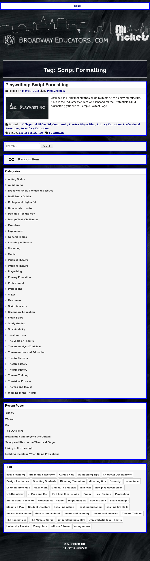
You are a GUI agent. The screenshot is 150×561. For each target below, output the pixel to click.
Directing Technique (72, 481)
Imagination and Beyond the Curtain (28, 436)
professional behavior (20, 500)
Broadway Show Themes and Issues (30, 190)
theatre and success (105, 513)
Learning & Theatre (20, 242)
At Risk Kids (66, 474)
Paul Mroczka (56, 90)
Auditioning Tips (88, 474)
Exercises (14, 225)
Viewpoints (40, 526)
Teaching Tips (17, 334)
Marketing (14, 248)
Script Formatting (31, 132)
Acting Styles (16, 179)
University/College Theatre (105, 519)
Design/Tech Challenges (23, 219)
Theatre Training (18, 375)
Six (7, 425)
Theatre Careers (18, 358)
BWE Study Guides (20, 196)
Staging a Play (15, 506)
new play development (109, 487)
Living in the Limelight (19, 448)
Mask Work (41, 487)
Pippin (87, 493)
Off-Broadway (15, 493)
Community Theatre (65, 124)
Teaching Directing (90, 506)
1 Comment (56, 132)
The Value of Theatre (21, 340)
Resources (12, 128)
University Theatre (17, 526)
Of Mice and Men (37, 493)
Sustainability (16, 329)
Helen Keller (132, 481)
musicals (85, 487)
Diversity (115, 481)
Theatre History (17, 363)
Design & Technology (21, 213)
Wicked (9, 419)
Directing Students (44, 481)
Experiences (15, 231)
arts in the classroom (42, 474)
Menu (77, 6)
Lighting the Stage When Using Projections (32, 453)
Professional (131, 124)
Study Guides (16, 323)
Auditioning (15, 184)
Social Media (98, 500)
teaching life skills (117, 506)
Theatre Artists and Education (26, 352)
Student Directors (39, 506)
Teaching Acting (64, 506)
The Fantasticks (16, 519)
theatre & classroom (18, 513)
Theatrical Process (19, 381)
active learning (15, 474)
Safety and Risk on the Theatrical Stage (30, 442)
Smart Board (15, 317)
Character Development (117, 474)
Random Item (28, 159)
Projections (15, 288)
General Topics (17, 236)
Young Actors (82, 526)
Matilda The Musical (63, 487)
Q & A (11, 294)
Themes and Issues (20, 386)
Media (12, 254)
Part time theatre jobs (65, 493)
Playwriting (87, 124)
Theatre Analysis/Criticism (24, 346)
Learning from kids (18, 487)
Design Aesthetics (17, 481)
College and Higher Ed (36, 124)
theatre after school (47, 513)
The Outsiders (14, 430)
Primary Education (109, 124)
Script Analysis (17, 306)
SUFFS (9, 413)
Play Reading (103, 493)
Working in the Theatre (22, 392)
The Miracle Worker (42, 519)
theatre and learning (76, 513)
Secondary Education (34, 128)
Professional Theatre (51, 500)
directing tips (97, 481)
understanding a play (71, 519)
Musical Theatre (18, 259)
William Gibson (60, 526)
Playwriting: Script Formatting (37, 84)
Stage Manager (119, 500)
